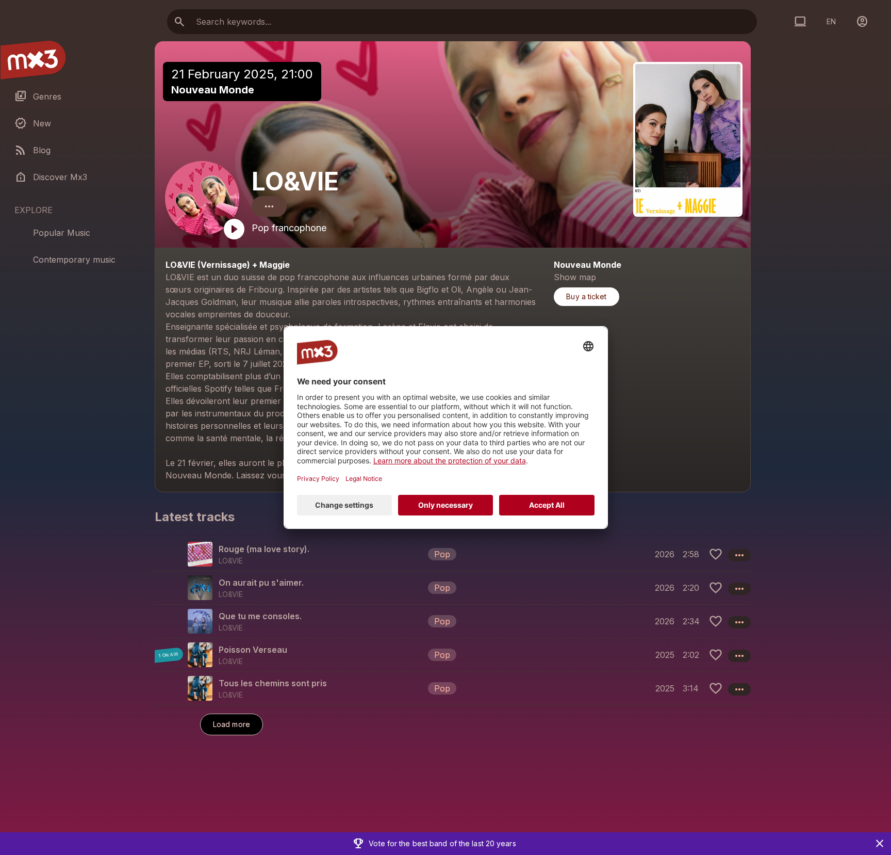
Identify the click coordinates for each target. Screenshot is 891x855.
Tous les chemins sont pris (273, 683)
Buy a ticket (586, 296)
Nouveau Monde (212, 90)
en (831, 21)
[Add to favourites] (715, 554)
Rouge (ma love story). (264, 549)
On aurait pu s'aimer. (261, 582)
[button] (453, 554)
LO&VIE (295, 181)
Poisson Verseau (253, 649)
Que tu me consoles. (260, 616)
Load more (231, 724)
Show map (575, 277)
